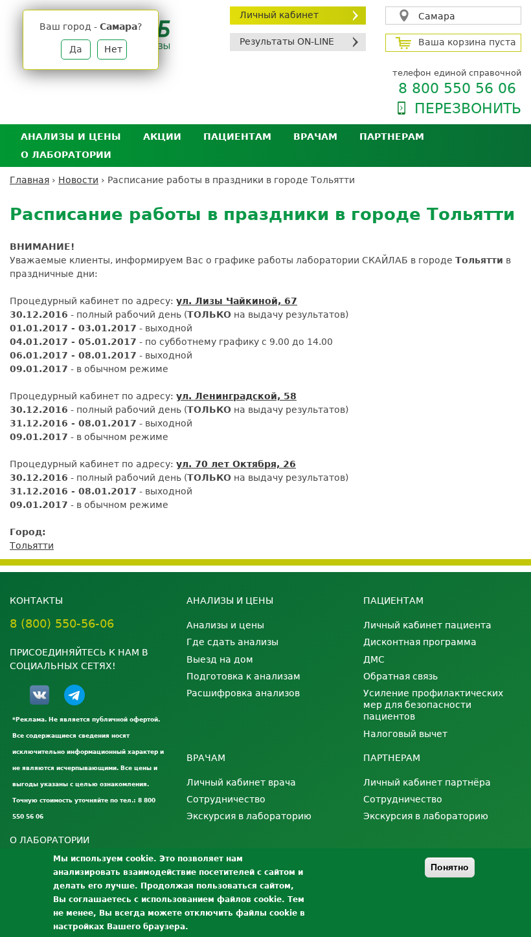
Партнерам (391, 136)
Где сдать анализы (232, 642)
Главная (29, 180)
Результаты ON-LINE (287, 41)
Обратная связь (400, 676)
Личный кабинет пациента (427, 625)
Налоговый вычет (405, 734)
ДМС (374, 659)
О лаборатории (66, 154)
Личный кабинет (279, 15)
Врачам (315, 136)
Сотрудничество (226, 799)
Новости (78, 180)
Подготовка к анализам (243, 676)
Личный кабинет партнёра (427, 782)
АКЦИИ (162, 136)
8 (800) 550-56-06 (62, 623)
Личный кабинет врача (241, 782)
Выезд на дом (219, 659)
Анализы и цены (71, 136)
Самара (436, 16)
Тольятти (32, 545)
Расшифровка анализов (243, 693)
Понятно (450, 867)
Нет (113, 49)
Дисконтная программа (420, 642)
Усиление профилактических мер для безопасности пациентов (433, 705)
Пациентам (237, 136)
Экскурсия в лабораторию (248, 816)
